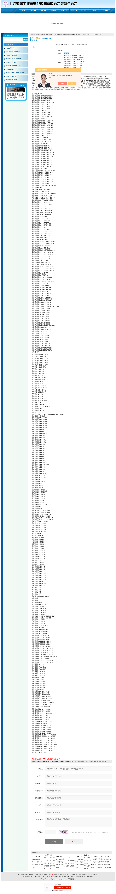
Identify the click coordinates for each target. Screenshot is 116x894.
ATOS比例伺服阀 (48, 759)
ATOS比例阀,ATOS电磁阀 (60, 34)
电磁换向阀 (57, 759)
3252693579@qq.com (86, 876)
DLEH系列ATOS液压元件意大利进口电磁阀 (94, 862)
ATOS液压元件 (46, 34)
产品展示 (37, 34)
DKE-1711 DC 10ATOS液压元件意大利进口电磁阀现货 (79, 862)
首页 (32, 34)
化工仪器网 (58, 885)
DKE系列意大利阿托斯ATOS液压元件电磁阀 (101, 862)
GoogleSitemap (45, 879)
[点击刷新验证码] (63, 832)
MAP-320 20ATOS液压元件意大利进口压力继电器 (60, 862)
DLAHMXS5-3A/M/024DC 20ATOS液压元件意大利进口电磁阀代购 (37, 862)
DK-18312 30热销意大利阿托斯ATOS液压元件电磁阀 (107, 862)
